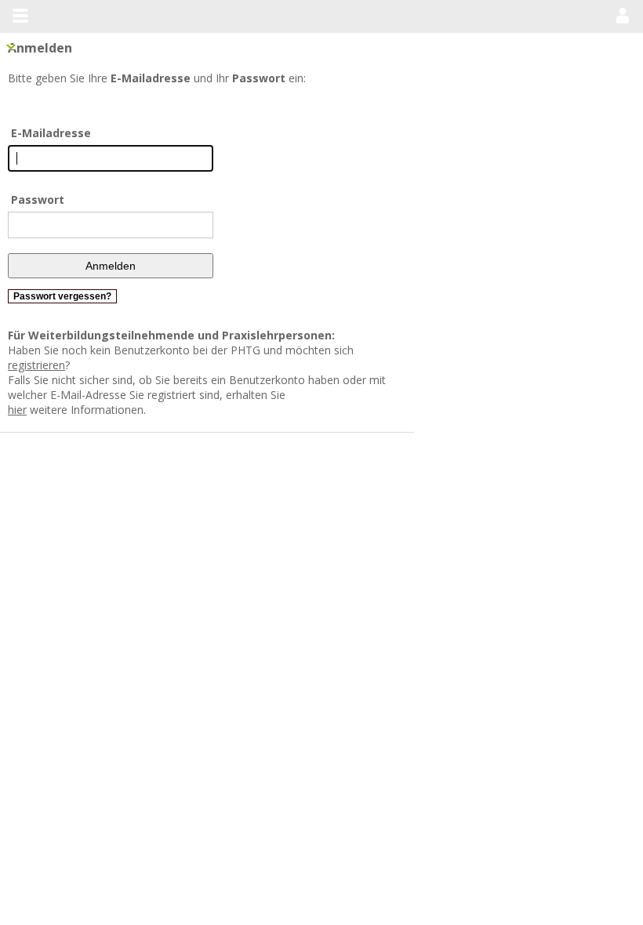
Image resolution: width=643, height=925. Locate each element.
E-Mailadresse (51, 132)
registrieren (385, 350)
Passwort (37, 199)
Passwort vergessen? (62, 296)
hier (80, 379)
